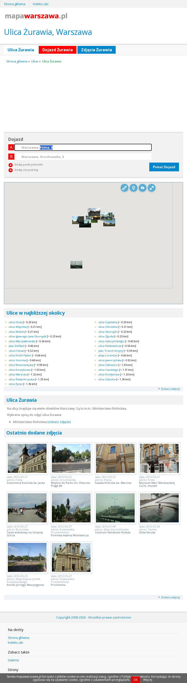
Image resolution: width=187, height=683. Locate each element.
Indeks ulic (40, 4)
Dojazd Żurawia (57, 49)
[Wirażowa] (76, 267)
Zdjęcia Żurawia (96, 49)
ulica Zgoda (105, 336)
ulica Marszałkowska (22, 341)
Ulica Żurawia (21, 49)
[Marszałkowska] (85, 226)
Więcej (147, 680)
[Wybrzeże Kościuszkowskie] (92, 222)
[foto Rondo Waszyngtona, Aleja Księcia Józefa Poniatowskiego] (27, 570)
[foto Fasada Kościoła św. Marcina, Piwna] (115, 471)
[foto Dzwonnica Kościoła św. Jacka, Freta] (27, 471)
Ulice (34, 61)
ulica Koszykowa (19, 370)
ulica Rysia (15, 384)
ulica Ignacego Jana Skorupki (27, 336)
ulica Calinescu (108, 365)
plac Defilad (16, 346)
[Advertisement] (40, 97)
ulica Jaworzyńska (110, 360)
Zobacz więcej (170, 389)
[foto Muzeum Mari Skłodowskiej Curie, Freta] (159, 471)
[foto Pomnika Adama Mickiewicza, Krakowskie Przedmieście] (71, 521)
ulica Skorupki (107, 331)
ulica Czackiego (108, 370)
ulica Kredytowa (109, 374)
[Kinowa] (109, 225)
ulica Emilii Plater (20, 355)
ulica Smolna (17, 360)
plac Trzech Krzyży (110, 350)
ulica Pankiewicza (109, 346)
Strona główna (14, 4)
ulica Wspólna (18, 327)
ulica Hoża (15, 322)
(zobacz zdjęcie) (59, 422)
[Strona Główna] (36, 18)
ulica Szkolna (107, 379)
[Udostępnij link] (124, 188)
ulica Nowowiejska (21, 365)
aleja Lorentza (107, 355)
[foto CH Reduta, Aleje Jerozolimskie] (115, 521)
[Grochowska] (106, 219)
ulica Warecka (18, 374)
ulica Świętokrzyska (21, 379)
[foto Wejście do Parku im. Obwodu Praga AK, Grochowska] (71, 471)
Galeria (13, 660)
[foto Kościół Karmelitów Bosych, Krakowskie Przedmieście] (71, 570)
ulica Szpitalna (107, 322)
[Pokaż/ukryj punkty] (133, 188)
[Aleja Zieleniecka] (99, 219)
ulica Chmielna (108, 327)
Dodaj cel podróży (26, 170)
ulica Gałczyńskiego (111, 341)
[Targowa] (94, 215)
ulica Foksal (16, 350)
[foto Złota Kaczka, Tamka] (159, 521)
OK (135, 680)
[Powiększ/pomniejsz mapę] (151, 188)
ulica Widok (16, 331)
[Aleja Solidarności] (78, 223)
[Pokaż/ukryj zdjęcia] (142, 188)
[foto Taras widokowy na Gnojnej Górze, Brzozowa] (27, 521)
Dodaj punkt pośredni (29, 164)
